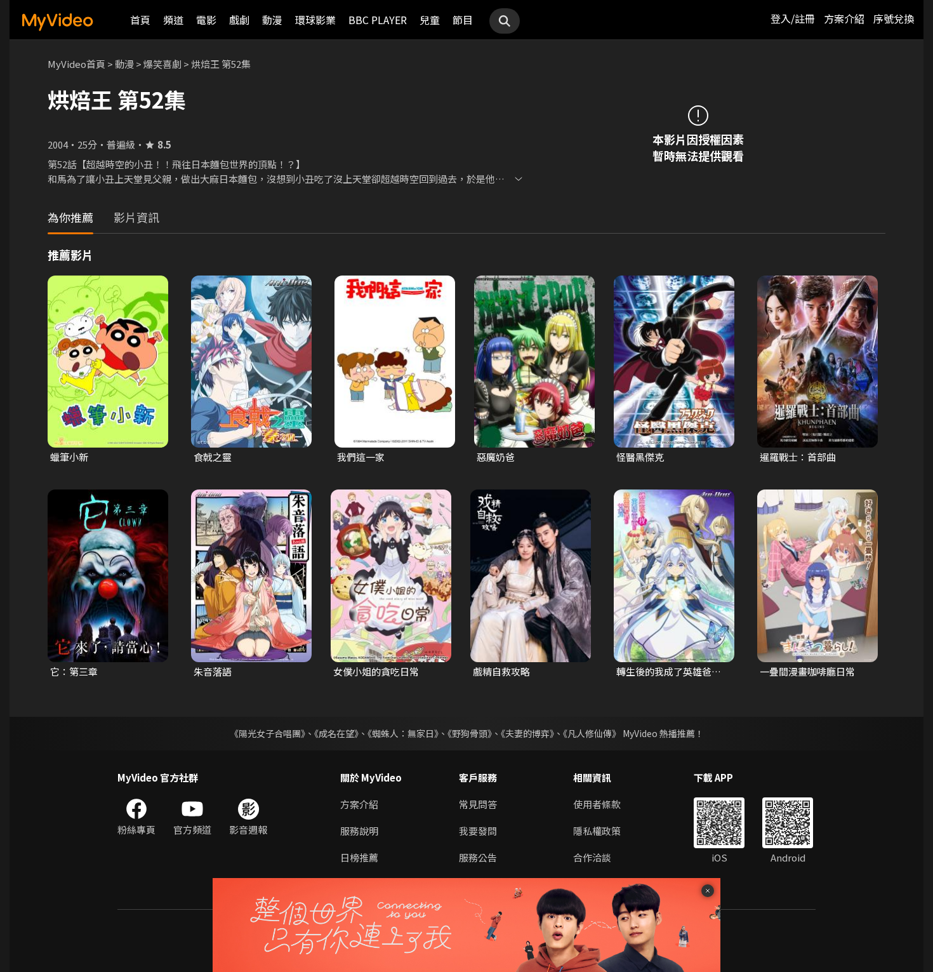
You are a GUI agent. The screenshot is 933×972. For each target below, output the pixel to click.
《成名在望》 (336, 733)
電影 (206, 19)
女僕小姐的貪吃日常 (376, 671)
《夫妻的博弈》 (527, 733)
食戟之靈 (213, 456)
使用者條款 (597, 804)
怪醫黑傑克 (640, 456)
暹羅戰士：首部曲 (798, 456)
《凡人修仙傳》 (592, 733)
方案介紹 (844, 18)
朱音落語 (213, 671)
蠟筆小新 (69, 456)
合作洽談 (592, 857)
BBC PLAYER (377, 19)
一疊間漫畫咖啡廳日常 (807, 671)
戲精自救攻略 (501, 671)
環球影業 (315, 19)
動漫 (272, 19)
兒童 (430, 19)
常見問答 (478, 804)
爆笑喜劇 (162, 63)
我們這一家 (361, 456)
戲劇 (239, 19)
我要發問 (478, 830)
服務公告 (478, 857)
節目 (463, 19)
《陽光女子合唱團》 (267, 733)
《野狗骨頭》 (469, 733)
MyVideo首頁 (76, 63)
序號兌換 (893, 18)
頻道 (173, 19)
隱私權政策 (597, 830)
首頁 (140, 19)
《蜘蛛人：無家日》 (403, 733)
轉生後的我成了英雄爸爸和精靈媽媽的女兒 (668, 672)
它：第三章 (74, 671)
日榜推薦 (359, 857)
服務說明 (359, 830)
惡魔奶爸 (496, 456)
